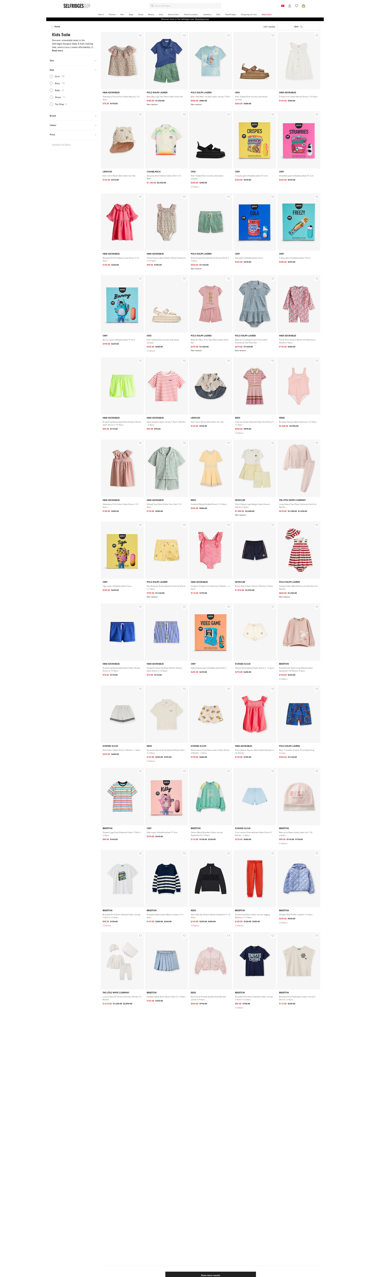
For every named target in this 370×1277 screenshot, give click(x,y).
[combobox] (187, 5)
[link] (122, 98)
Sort (296, 26)
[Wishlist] (296, 6)
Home (57, 26)
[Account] (290, 6)
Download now (202, 19)
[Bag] (303, 6)
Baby (59, 90)
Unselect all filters (61, 144)
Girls (59, 76)
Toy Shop (61, 104)
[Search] (152, 6)
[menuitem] (101, 14)
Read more (57, 50)
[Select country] (283, 6)
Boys (60, 83)
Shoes (60, 97)
